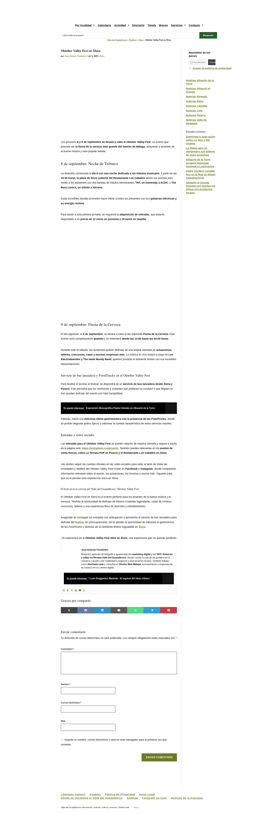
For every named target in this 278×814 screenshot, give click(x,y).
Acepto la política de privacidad (212, 68)
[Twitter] (72, 590)
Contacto (194, 25)
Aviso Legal (147, 794)
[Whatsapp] (84, 590)
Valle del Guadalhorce (117, 40)
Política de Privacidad (120, 794)
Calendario (104, 25)
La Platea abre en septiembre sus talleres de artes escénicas (200, 151)
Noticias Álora (194, 101)
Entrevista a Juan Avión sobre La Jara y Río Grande (200, 140)
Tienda (152, 25)
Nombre (65, 684)
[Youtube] (80, 590)
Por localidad (83, 25)
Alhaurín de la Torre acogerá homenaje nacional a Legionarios (200, 163)
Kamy (136, 807)
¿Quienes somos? (73, 794)
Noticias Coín (194, 110)
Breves (163, 25)
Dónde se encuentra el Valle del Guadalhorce (92, 798)
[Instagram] (63, 590)
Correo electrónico (71, 702)
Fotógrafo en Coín (154, 798)
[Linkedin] (76, 590)
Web (63, 721)
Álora (141, 40)
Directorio (138, 25)
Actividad (120, 25)
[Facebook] (67, 590)
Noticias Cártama (196, 105)
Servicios (177, 25)
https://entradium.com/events (100, 448)
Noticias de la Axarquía (187, 798)
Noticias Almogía (196, 96)
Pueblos (132, 40)
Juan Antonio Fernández (75, 56)
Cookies (95, 794)
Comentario (67, 649)
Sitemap (132, 798)
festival (79, 522)
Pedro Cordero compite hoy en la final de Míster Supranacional (200, 174)
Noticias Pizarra (195, 115)
